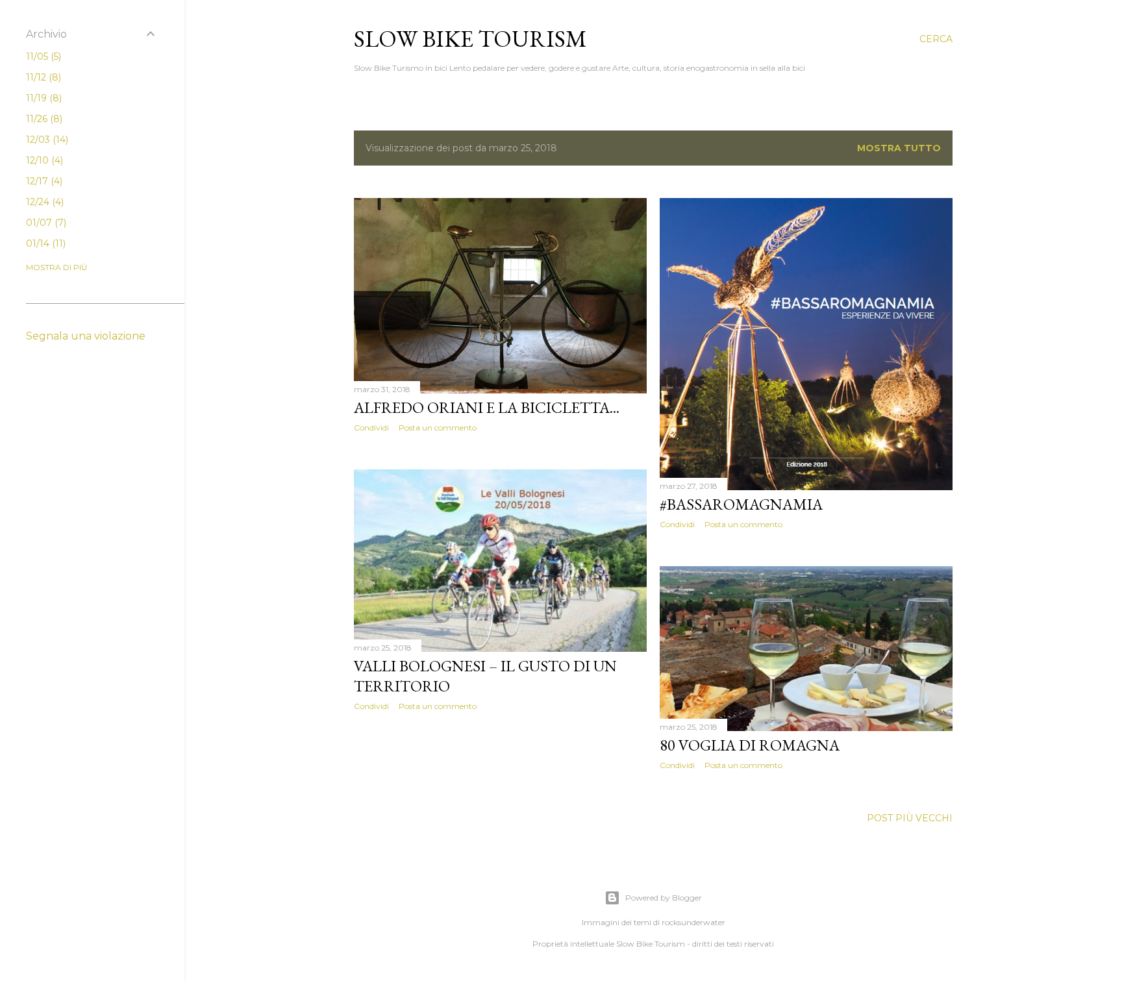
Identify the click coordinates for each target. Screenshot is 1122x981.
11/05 (42, 56)
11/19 (42, 98)
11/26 (43, 119)
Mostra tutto (899, 148)
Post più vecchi (910, 818)
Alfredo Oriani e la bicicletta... (486, 407)
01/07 (45, 223)
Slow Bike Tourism (470, 38)
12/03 (46, 139)
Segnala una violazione (85, 336)
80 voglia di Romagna (750, 745)
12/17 (43, 181)
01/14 (44, 243)
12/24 (43, 202)
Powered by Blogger (663, 897)
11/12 (42, 77)
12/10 (43, 160)
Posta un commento (438, 427)
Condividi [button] (371, 427)
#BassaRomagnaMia (741, 504)
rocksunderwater (693, 922)
